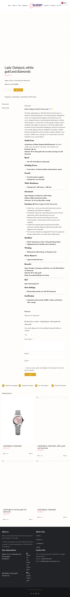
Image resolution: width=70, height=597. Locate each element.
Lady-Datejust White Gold (28, 97)
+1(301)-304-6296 (46, 559)
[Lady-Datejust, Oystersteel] (18, 420)
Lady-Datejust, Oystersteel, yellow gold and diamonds (51, 447)
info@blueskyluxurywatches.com (50, 561)
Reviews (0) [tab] (5, 108)
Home (38, 536)
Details (31, 453)
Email (27, 361)
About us (39, 540)
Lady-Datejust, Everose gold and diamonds (14, 510)
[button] (60, 5)
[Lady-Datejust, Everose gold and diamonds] (18, 483)
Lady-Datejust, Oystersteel (12, 446)
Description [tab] (5, 104)
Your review (29, 339)
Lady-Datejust (16, 97)
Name (27, 354)
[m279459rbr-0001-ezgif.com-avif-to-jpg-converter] (18, 38)
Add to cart (18, 90)
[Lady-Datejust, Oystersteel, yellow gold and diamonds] (52, 420)
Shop (38, 547)
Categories (40, 543)
